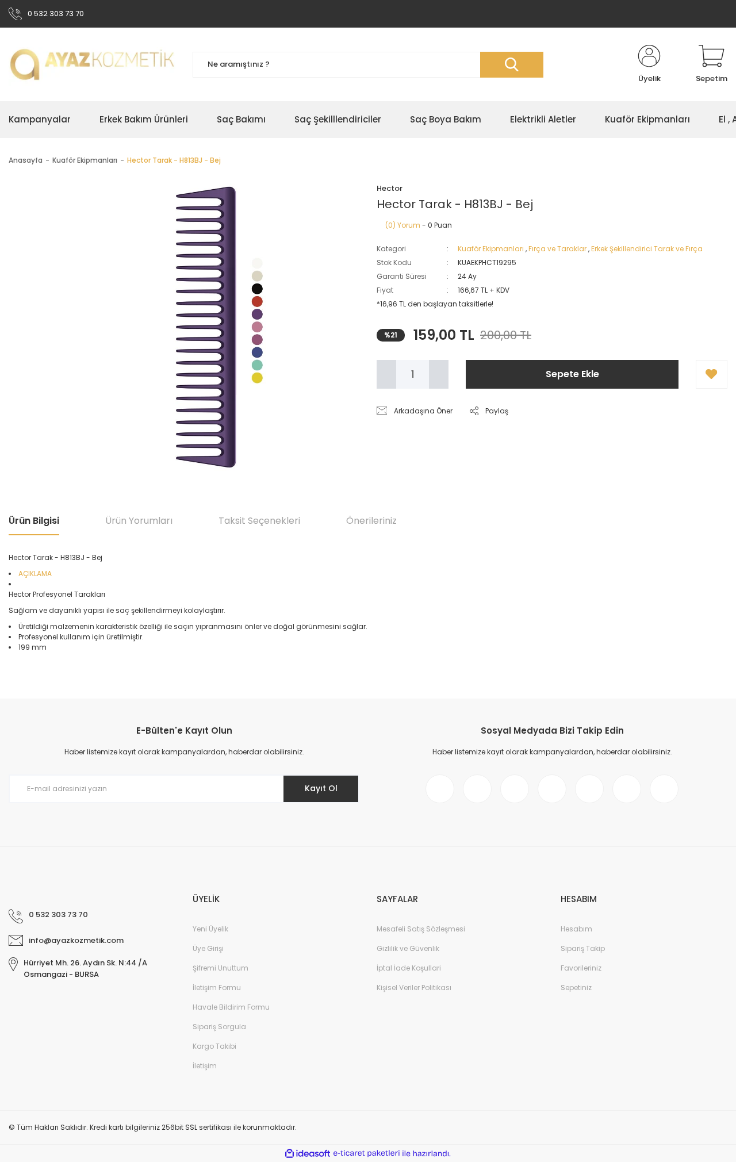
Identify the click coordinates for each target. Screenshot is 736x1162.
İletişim (205, 1066)
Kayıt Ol (321, 788)
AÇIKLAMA (35, 573)
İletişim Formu (217, 987)
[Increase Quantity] (438, 374)
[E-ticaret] (366, 1153)
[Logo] (92, 64)
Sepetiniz (576, 987)
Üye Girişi (208, 948)
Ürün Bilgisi (34, 520)
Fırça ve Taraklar (557, 249)
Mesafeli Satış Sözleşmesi (421, 929)
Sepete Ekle (572, 374)
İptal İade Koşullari (409, 968)
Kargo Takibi (214, 1046)
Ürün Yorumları (138, 520)
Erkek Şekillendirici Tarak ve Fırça (647, 249)
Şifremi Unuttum (220, 968)
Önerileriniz (371, 520)
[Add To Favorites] (711, 374)
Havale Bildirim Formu (231, 1007)
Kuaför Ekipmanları (491, 249)
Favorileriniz (581, 968)
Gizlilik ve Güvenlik (408, 948)
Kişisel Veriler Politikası (414, 987)
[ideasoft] (308, 1153)
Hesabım (576, 929)
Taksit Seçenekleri (259, 520)
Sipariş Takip (583, 948)
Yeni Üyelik (210, 929)
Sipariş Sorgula (219, 1026)
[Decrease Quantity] (386, 374)
